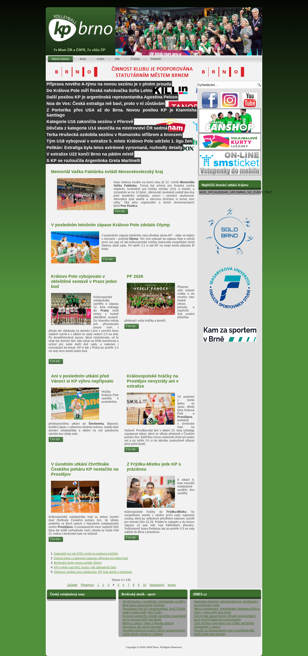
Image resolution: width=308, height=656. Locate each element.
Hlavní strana (60, 59)
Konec (172, 585)
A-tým (100, 59)
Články (135, 59)
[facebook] (210, 107)
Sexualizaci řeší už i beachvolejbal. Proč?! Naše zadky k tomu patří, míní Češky (153, 610)
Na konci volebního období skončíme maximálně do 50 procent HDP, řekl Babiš (154, 617)
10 (144, 585)
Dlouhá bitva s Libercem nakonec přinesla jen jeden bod (91, 558)
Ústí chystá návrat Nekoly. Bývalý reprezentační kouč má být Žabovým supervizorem (225, 617)
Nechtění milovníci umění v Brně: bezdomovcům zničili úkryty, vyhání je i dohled (153, 632)
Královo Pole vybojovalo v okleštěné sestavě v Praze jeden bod (84, 281)
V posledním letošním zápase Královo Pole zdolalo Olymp (110, 224)
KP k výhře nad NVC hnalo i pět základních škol (85, 567)
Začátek (72, 585)
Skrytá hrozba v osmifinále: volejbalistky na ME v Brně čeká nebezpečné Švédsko (154, 603)
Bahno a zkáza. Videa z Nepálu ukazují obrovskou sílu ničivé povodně (148, 625)
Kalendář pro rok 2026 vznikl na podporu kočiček (86, 553)
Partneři (156, 59)
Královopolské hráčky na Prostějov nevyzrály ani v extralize (153, 381)
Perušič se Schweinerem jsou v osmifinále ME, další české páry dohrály (224, 632)
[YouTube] (250, 107)
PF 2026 (135, 276)
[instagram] (230, 107)
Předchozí (87, 585)
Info (117, 59)
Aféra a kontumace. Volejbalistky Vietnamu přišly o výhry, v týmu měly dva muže (227, 610)
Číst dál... (121, 211)
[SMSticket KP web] (230, 174)
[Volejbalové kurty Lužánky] (230, 148)
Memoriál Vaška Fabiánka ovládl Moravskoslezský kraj (107, 171)
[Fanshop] (230, 131)
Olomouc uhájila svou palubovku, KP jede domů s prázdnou (93, 572)
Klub (83, 59)
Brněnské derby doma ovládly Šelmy (78, 563)
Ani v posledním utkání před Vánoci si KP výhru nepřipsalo (82, 378)
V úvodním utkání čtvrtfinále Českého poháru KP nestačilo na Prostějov (84, 469)
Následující (157, 585)
